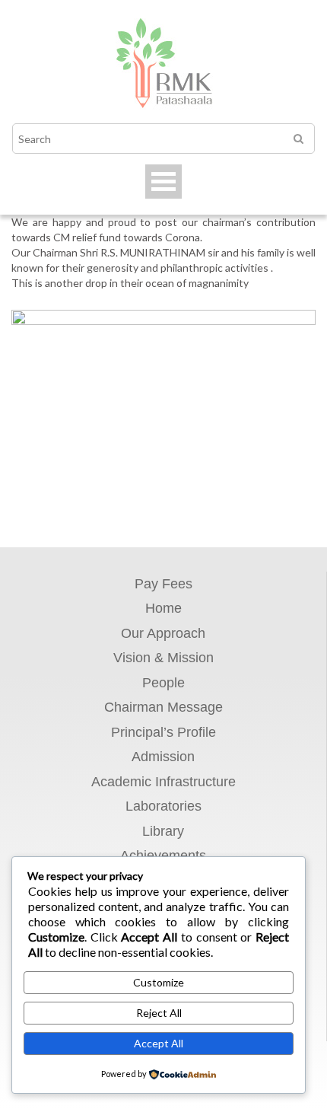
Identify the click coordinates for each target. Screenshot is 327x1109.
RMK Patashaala (163, 65)
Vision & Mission (163, 657)
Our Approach (163, 633)
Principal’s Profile (163, 732)
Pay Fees (163, 583)
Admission (163, 756)
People (163, 682)
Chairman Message (163, 707)
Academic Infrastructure (163, 781)
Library (163, 831)
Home (163, 608)
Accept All (158, 1043)
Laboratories (163, 806)
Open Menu (163, 181)
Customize (158, 982)
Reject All (159, 1012)
